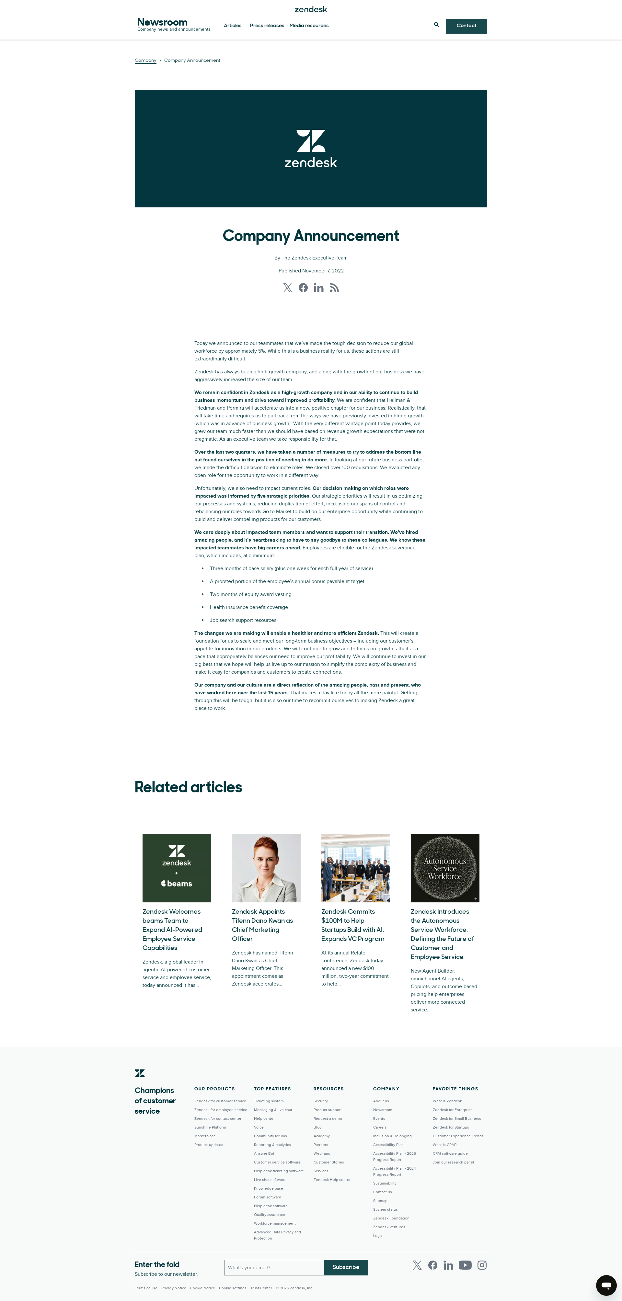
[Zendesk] (140, 1083)
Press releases (267, 25)
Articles (233, 25)
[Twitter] (417, 1265)
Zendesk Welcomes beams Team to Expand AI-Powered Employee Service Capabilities (172, 930)
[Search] (437, 24)
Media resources (309, 25)
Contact (467, 25)
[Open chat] (606, 1285)
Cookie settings (233, 1288)
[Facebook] (433, 1265)
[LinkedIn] (448, 1265)
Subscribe (346, 1268)
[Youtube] (465, 1265)
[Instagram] (482, 1265)
